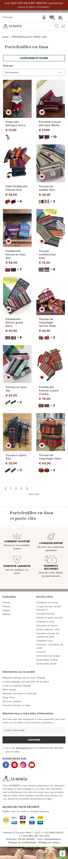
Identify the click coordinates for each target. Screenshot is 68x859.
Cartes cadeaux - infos (48, 629)
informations (23, 748)
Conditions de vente (47, 602)
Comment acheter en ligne (16, 705)
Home (5, 37)
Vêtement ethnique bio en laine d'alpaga (24, 677)
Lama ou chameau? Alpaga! (17, 685)
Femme (6, 602)
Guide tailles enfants (47, 659)
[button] (51, 17)
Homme (7, 606)
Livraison (41, 652)
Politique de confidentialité (22, 842)
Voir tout (34, 494)
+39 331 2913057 (26, 839)
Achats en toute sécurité (49, 617)
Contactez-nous (44, 640)
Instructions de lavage (48, 655)
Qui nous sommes (12, 701)
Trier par (8, 65)
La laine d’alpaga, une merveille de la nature (26, 681)
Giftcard (7, 614)
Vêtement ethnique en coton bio (20, 693)
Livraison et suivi (45, 621)
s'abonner (34, 740)
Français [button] (8, 17)
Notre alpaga (9, 689)
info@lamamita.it (52, 839)
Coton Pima (8, 697)
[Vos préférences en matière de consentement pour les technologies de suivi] (62, 853)
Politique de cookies (49, 842)
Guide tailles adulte (46, 663)
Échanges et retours (47, 625)
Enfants (6, 610)
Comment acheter (45, 613)
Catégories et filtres (34, 58)
